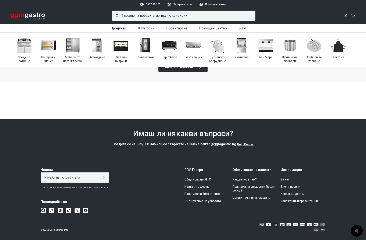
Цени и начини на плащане (251, 197)
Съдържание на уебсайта (202, 201)
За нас (285, 179)
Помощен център (215, 4)
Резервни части (183, 4)
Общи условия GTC (197, 179)
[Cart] (353, 16)
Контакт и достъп (293, 194)
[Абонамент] (104, 177)
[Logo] (28, 15)
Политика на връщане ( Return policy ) (254, 188)
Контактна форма (196, 186)
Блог (242, 28)
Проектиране (176, 28)
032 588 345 (153, 4)
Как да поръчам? (245, 179)
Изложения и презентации (299, 201)
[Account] (345, 16)
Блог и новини (290, 186)
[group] (24, 50)
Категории (146, 28)
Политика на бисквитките (202, 194)
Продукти (118, 28)
